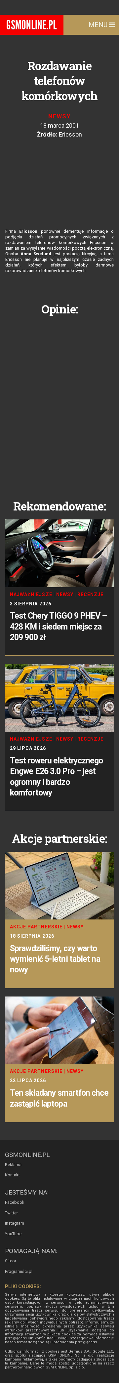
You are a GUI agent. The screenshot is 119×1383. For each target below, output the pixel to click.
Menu (99, 25)
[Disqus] (59, 402)
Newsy (59, 116)
